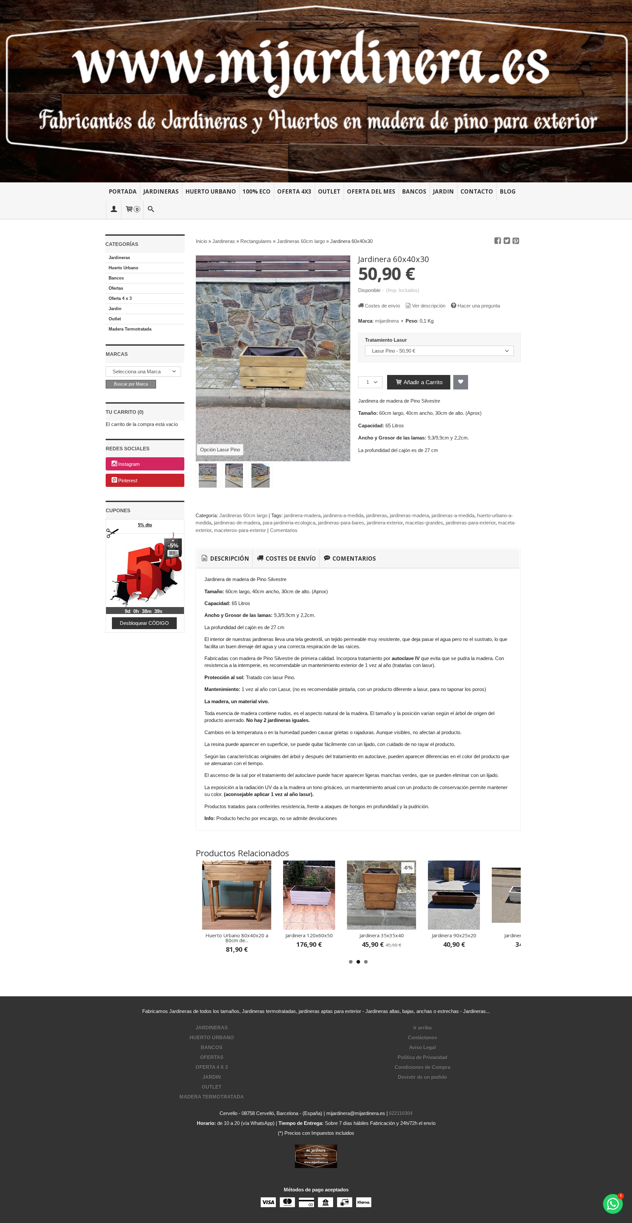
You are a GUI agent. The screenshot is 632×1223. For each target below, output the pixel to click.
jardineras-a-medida (453, 515)
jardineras (376, 515)
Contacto (477, 191)
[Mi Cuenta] (113, 209)
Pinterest (127, 481)
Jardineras (161, 191)
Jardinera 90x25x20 (215, 935)
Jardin (443, 191)
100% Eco (257, 191)
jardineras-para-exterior (470, 522)
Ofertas (116, 288)
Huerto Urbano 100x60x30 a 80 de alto (359, 938)
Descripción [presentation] (229, 558)
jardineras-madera (409, 515)
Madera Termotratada (130, 329)
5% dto (145, 524)
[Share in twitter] (507, 241)
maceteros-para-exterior (240, 530)
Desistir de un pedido (422, 1077)
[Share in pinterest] (515, 241)
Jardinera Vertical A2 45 (432, 935)
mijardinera (387, 321)
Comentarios (284, 530)
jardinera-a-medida (343, 515)
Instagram (129, 464)
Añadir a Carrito (422, 382)
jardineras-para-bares (341, 522)
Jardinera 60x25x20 (287, 935)
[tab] (225, 558)
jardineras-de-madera (237, 522)
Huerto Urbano (210, 191)
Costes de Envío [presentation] (290, 558)
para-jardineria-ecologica (289, 522)
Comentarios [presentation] (353, 558)
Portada (123, 191)
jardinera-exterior (385, 522)
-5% (173, 545)
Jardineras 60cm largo (243, 515)
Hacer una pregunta (479, 305)
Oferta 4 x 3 (120, 298)
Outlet (329, 191)
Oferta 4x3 (294, 191)
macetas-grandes (424, 522)
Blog (507, 191)
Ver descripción (428, 305)
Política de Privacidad (422, 1057)
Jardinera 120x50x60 (504, 935)
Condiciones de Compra (422, 1067)
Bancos (414, 191)
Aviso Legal (422, 1047)
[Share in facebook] (497, 241)
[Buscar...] (151, 209)
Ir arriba (422, 1027)
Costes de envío (382, 305)
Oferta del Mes (371, 191)
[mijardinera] (316, 91)
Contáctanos (422, 1037)
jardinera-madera (302, 515)
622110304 (400, 1113)
